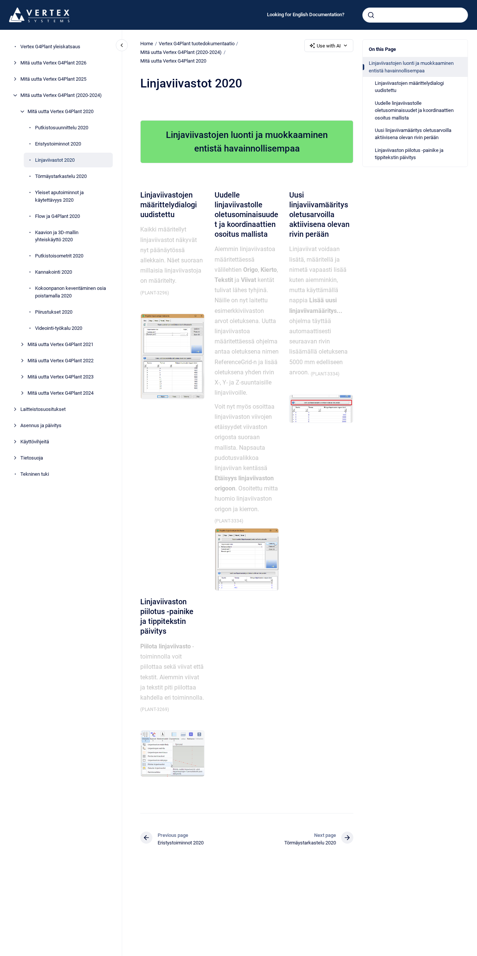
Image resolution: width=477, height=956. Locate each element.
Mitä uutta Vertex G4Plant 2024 (61, 392)
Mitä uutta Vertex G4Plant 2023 (61, 376)
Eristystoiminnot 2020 (58, 144)
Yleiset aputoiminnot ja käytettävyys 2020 (59, 196)
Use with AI (329, 46)
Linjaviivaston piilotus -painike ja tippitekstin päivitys (409, 154)
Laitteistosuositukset (43, 409)
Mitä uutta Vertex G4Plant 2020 (61, 111)
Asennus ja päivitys (40, 425)
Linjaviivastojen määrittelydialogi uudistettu (409, 86)
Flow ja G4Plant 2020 (57, 216)
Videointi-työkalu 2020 (58, 328)
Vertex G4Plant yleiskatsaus (50, 46)
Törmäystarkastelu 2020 (61, 176)
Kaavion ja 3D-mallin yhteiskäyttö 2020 (56, 235)
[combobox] (415, 15)
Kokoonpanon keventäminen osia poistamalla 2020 (70, 292)
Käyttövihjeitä (34, 441)
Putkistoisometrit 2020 (59, 256)
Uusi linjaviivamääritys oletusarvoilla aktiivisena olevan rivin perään (413, 134)
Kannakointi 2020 (53, 272)
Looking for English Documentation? (305, 14)
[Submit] (371, 15)
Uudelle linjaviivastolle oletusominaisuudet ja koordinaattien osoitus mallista (414, 110)
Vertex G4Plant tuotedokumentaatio (197, 43)
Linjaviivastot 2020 (55, 160)
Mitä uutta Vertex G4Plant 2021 (61, 344)
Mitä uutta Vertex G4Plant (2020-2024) (61, 95)
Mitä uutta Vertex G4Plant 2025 (53, 79)
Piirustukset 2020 (53, 311)
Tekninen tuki (34, 473)
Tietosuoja (31, 457)
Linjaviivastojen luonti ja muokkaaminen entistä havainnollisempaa (411, 67)
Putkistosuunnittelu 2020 (61, 127)
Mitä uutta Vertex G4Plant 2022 (61, 360)
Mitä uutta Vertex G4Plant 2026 (53, 63)
